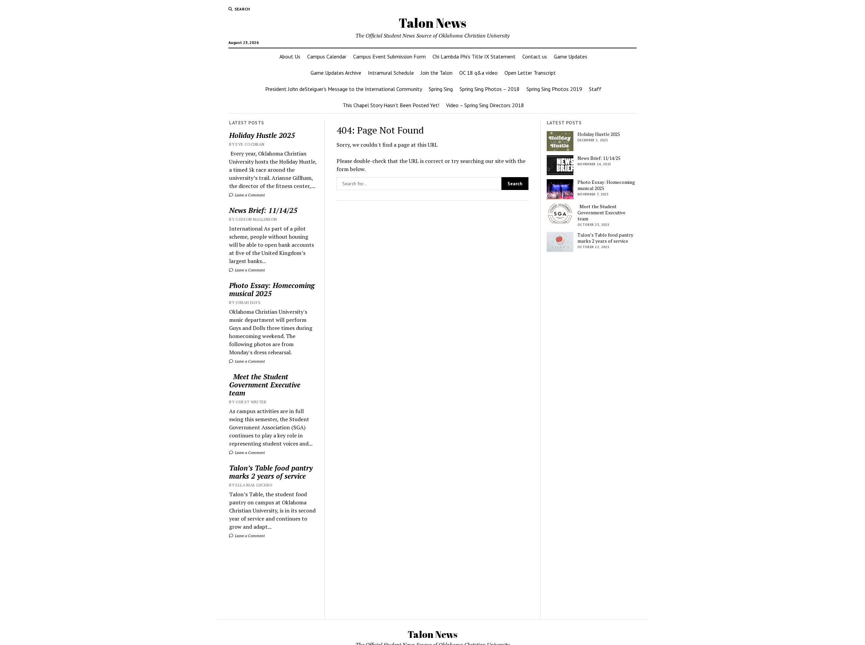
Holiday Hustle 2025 (262, 135)
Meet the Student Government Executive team (264, 385)
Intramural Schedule (391, 72)
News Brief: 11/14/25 (263, 210)
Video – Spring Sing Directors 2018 (485, 105)
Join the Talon (436, 72)
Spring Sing (441, 89)
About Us (289, 56)
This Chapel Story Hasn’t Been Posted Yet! (391, 105)
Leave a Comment (249, 194)
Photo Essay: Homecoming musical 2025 (272, 289)
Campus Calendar (326, 56)
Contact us (534, 56)
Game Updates (570, 56)
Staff (595, 89)
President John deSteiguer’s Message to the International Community (343, 89)
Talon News (432, 22)
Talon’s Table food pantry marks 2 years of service (271, 472)
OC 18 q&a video (478, 72)
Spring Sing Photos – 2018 (490, 89)
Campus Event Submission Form (389, 56)
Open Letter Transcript (530, 72)
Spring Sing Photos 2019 (554, 89)
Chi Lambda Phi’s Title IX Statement (474, 56)
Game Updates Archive (336, 72)
